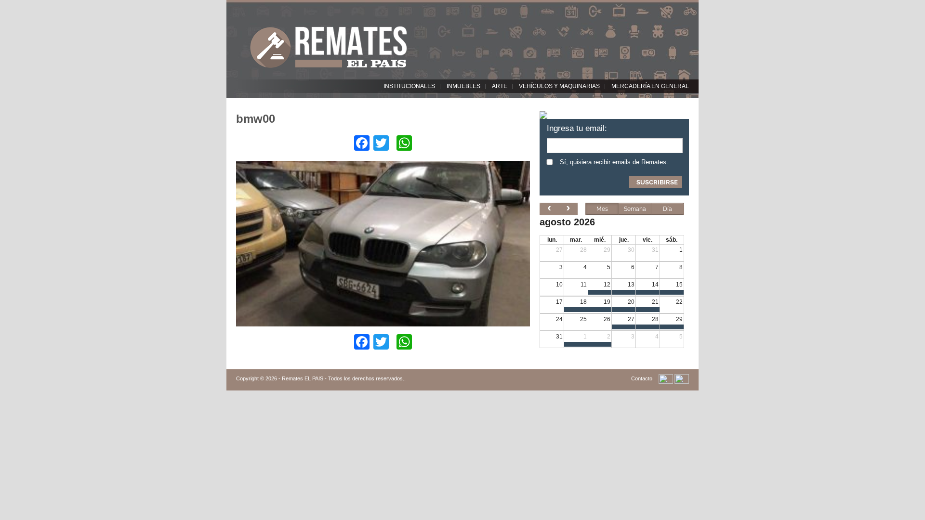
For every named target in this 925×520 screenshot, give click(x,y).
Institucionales (409, 86)
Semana (635, 209)
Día (667, 209)
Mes (602, 209)
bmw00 (255, 118)
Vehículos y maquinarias (559, 86)
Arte (499, 86)
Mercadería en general (650, 86)
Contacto (641, 378)
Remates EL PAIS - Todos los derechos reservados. (343, 378)
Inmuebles (463, 86)
